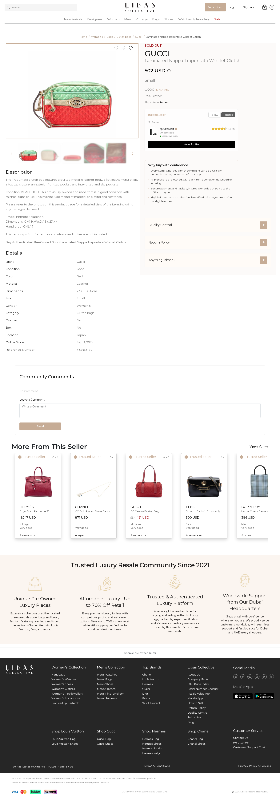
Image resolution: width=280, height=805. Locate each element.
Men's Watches (107, 712)
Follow (214, 114)
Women (113, 19)
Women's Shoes (62, 721)
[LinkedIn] (271, 714)
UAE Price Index (198, 721)
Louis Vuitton (151, 717)
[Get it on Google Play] (264, 733)
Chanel (146, 712)
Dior (145, 731)
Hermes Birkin (152, 786)
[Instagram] (235, 714)
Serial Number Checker (203, 726)
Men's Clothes (106, 726)
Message (228, 114)
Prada (146, 736)
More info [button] (162, 90)
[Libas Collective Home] (25, 707)
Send (40, 464)
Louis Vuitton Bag (63, 776)
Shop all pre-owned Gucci (140, 690)
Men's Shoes (105, 721)
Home (83, 36)
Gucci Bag (104, 776)
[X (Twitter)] (257, 714)
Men (127, 19)
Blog (191, 759)
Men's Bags (104, 717)
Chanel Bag (195, 776)
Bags (156, 19)
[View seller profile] (153, 132)
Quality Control (198, 750)
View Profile (191, 144)
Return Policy (197, 745)
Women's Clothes (63, 726)
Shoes (169, 19)
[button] (132, 48)
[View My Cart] (264, 7)
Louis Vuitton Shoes (64, 781)
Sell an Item (195, 755)
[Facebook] (242, 714)
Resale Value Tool (199, 731)
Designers (95, 19)
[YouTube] (249, 714)
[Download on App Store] (243, 733)
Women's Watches (63, 717)
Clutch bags (124, 36)
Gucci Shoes (105, 781)
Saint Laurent (151, 740)
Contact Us (240, 775)
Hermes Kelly (151, 790)
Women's (97, 36)
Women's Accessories (65, 736)
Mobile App (195, 736)
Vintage (142, 19)
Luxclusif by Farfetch (65, 740)
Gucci (138, 36)
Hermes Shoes (152, 781)
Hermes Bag (150, 776)
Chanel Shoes (197, 781)
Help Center (241, 780)
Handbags (58, 712)
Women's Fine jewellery (67, 731)
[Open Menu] (271, 7)
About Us (194, 712)
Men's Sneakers (107, 736)
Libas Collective (201, 705)
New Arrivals (73, 19)
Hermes (147, 721)
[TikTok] (264, 714)
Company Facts (198, 717)
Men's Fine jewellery (110, 731)
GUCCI (157, 53)
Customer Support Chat (249, 785)
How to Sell (195, 740)
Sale (217, 19)
